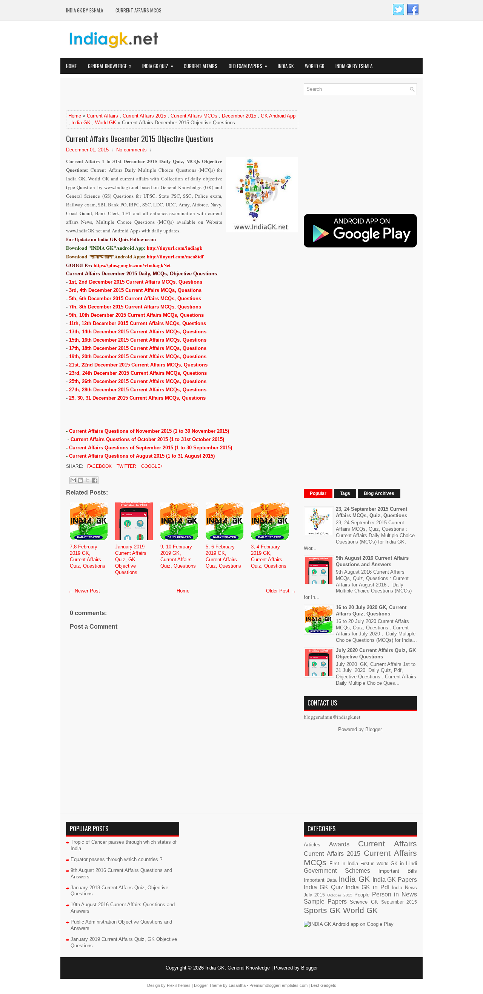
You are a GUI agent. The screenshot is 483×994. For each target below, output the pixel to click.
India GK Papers (394, 879)
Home (71, 66)
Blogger (373, 729)
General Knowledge (110, 66)
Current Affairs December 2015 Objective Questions (140, 138)
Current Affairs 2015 (144, 116)
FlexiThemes (179, 985)
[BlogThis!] (80, 480)
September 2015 (399, 901)
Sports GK (322, 910)
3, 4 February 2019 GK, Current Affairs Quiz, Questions (268, 556)
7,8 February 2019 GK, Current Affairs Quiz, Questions (87, 556)
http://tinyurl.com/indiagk (174, 247)
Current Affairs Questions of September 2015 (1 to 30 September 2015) (150, 447)
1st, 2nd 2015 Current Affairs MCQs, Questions (135, 282)
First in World (374, 863)
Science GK (364, 902)
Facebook (99, 466)
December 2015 (239, 116)
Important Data (320, 880)
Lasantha (237, 985)
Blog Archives (379, 493)
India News (404, 887)
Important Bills (397, 871)
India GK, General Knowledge (237, 968)
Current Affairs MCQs (138, 10)
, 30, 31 (80, 398)
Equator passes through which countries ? (116, 859)
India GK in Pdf (367, 887)
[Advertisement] (154, 94)
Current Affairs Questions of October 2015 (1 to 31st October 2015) (147, 439)
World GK (314, 66)
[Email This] (73, 480)
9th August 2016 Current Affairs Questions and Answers (372, 561)
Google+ (151, 466)
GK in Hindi (404, 863)
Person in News (394, 894)
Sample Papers (325, 901)
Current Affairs (200, 66)
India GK (286, 66)
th (76, 381)
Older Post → (281, 591)
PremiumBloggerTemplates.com (278, 985)
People (361, 895)
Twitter (125, 466)
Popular (318, 493)
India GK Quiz (157, 66)
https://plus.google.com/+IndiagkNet (132, 265)
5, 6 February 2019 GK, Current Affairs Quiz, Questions (223, 556)
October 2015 (339, 895)
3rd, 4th (78, 290)
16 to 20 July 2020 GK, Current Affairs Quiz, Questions (371, 611)
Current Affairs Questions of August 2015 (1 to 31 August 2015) (142, 456)
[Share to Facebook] (94, 480)
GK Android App (278, 116)
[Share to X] (87, 480)
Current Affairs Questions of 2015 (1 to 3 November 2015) (149, 431)
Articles (312, 844)
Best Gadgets (323, 985)
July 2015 (314, 894)
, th (78, 298)
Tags (345, 493)
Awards (339, 844)
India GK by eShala (84, 10)
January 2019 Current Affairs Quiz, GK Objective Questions (130, 559)
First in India (343, 863)
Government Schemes (337, 870)
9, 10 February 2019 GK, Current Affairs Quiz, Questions (178, 556)
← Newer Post (84, 591)
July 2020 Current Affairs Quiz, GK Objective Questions (376, 653)
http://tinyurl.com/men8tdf (175, 256)
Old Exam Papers (248, 66)
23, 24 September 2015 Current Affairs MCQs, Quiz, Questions (371, 512)
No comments (131, 150)
